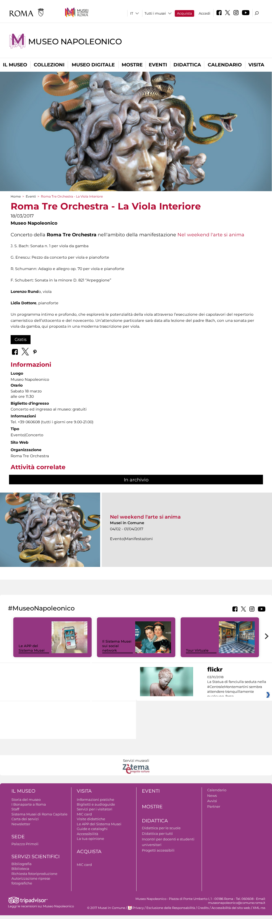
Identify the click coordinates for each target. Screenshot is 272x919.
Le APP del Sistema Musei (32, 648)
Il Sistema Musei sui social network (116, 645)
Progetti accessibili (158, 850)
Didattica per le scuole (161, 828)
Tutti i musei (155, 13)
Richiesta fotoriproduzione (34, 873)
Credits (203, 908)
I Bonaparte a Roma (28, 804)
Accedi (204, 13)
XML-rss (259, 908)
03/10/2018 (236, 687)
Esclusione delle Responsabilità (170, 908)
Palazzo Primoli (25, 844)
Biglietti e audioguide (96, 804)
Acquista (184, 13)
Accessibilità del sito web (230, 908)
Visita (256, 65)
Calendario (225, 65)
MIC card (84, 814)
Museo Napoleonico (75, 41)
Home (16, 196)
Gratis (21, 339)
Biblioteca (20, 868)
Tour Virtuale (197, 650)
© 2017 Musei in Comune (106, 908)
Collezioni (49, 65)
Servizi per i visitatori (94, 809)
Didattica (187, 65)
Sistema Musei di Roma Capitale (39, 814)
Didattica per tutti (157, 833)
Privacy (138, 908)
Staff (15, 809)
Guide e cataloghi (92, 829)
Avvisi (212, 801)
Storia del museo (26, 799)
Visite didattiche (91, 819)
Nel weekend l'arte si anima (210, 234)
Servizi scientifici (35, 856)
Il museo (15, 65)
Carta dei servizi (25, 819)
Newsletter (20, 824)
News (212, 795)
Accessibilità (87, 834)
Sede (18, 836)
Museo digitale (93, 65)
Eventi (158, 65)
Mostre (132, 65)
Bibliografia (21, 864)
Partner (213, 806)
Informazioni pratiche (95, 799)
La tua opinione (90, 838)
